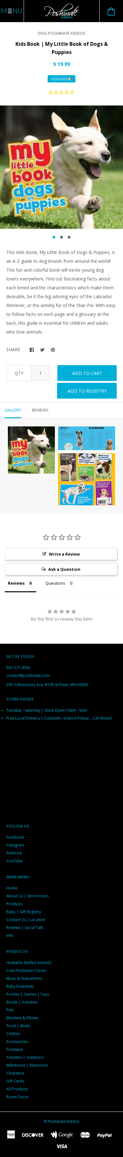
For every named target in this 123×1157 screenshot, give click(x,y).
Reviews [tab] (40, 410)
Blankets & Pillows (22, 1018)
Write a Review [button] (64, 554)
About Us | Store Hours (27, 896)
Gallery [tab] (13, 410)
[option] (61, 167)
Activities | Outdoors (25, 1057)
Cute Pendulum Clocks (26, 970)
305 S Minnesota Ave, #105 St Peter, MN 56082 (47, 684)
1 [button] (54, 237)
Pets (10, 1010)
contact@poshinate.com (28, 675)
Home (11, 888)
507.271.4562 (18, 667)
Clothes (13, 1033)
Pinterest (14, 853)
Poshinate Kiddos (63, 1121)
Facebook (15, 837)
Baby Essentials (20, 986)
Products (14, 904)
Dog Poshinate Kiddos (61, 33)
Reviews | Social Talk (24, 927)
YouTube (14, 861)
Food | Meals (18, 1025)
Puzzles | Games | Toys (27, 994)
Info (9, 935)
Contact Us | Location (25, 919)
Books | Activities (22, 1002)
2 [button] (61, 237)
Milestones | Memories (27, 1065)
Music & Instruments (24, 978)
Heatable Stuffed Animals (28, 962)
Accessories (17, 1041)
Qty (19, 373)
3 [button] (69, 237)
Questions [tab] (55, 583)
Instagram (15, 845)
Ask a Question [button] (64, 569)
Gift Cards (15, 1081)
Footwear (14, 1049)
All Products (17, 1089)
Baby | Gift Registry (23, 911)
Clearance (15, 1073)
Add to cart (87, 373)
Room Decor (17, 1097)
